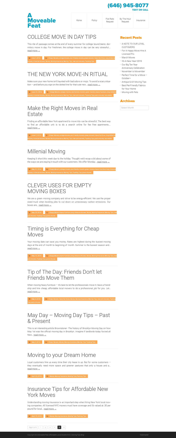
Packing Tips (89, 61)
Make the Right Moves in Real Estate (62, 111)
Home (79, 20)
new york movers (78, 61)
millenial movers (39, 61)
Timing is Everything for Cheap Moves (63, 231)
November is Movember (133, 71)
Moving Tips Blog (78, 435)
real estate (108, 95)
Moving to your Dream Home (61, 355)
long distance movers (78, 212)
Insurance (140, 20)
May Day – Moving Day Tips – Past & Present (68, 318)
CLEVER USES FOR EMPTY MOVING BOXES (59, 188)
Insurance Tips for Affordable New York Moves (67, 392)
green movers (89, 58)
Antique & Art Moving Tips (134, 82)
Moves (47, 61)
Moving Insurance (57, 61)
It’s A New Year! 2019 (132, 61)
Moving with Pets (130, 92)
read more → (33, 50)
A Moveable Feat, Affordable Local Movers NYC (53, 435)
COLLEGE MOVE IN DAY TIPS (61, 37)
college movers (64, 58)
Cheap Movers (53, 58)
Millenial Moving (46, 151)
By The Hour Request (125, 20)
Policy (94, 20)
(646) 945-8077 (128, 5)
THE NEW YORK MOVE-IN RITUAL (67, 74)
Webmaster (144, 435)
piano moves (99, 95)
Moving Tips (68, 61)
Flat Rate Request (110, 20)
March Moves (128, 57)
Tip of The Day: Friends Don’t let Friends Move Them (64, 275)
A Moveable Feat (41, 20)
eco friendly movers (77, 58)
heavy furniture (99, 58)
